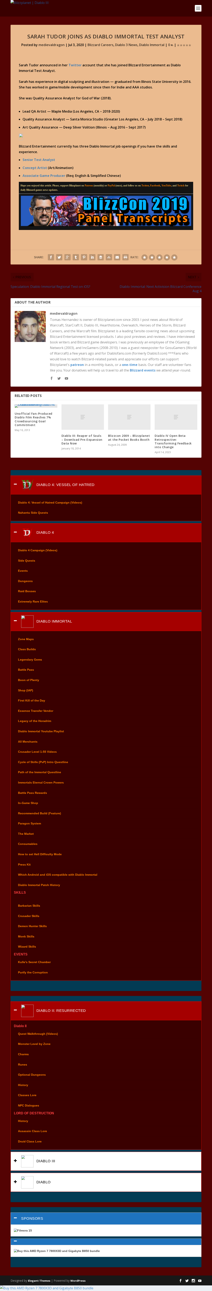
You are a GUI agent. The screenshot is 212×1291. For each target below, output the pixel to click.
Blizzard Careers (100, 45)
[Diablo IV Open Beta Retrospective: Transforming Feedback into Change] (176, 417)
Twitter (75, 65)
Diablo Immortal (151, 45)
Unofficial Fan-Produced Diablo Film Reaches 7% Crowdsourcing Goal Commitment (33, 419)
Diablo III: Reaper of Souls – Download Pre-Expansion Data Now (81, 439)
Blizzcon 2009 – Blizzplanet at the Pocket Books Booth (129, 437)
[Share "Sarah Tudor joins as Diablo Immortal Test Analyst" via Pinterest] (84, 257)
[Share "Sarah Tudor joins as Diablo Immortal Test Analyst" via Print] (125, 257)
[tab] (106, 485)
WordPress (78, 1281)
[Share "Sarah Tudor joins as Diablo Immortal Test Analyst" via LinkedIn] (92, 257)
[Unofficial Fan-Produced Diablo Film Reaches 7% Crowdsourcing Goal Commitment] (36, 406)
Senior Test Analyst (39, 159)
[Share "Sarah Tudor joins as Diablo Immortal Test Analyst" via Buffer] (100, 257)
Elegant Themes (39, 1281)
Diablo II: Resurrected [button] (60, 1011)
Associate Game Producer (44, 175)
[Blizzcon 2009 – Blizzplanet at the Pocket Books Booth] (129, 417)
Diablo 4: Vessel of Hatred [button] (65, 485)
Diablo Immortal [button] (53, 621)
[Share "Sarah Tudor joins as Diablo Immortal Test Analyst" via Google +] (67, 257)
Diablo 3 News (126, 45)
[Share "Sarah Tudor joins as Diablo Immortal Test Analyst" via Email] (117, 257)
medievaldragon (52, 45)
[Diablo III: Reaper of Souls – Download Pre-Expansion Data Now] (82, 417)
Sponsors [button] (32, 1218)
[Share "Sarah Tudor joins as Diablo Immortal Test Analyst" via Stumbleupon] (109, 257)
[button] (106, 1242)
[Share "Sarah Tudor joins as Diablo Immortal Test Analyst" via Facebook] (51, 257)
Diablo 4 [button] (44, 532)
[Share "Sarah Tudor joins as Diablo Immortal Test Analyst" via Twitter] (59, 257)
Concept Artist (35, 168)
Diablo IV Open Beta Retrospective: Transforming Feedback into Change (173, 441)
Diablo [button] (43, 1182)
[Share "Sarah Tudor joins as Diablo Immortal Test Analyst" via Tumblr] (76, 257)
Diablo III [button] (45, 1161)
